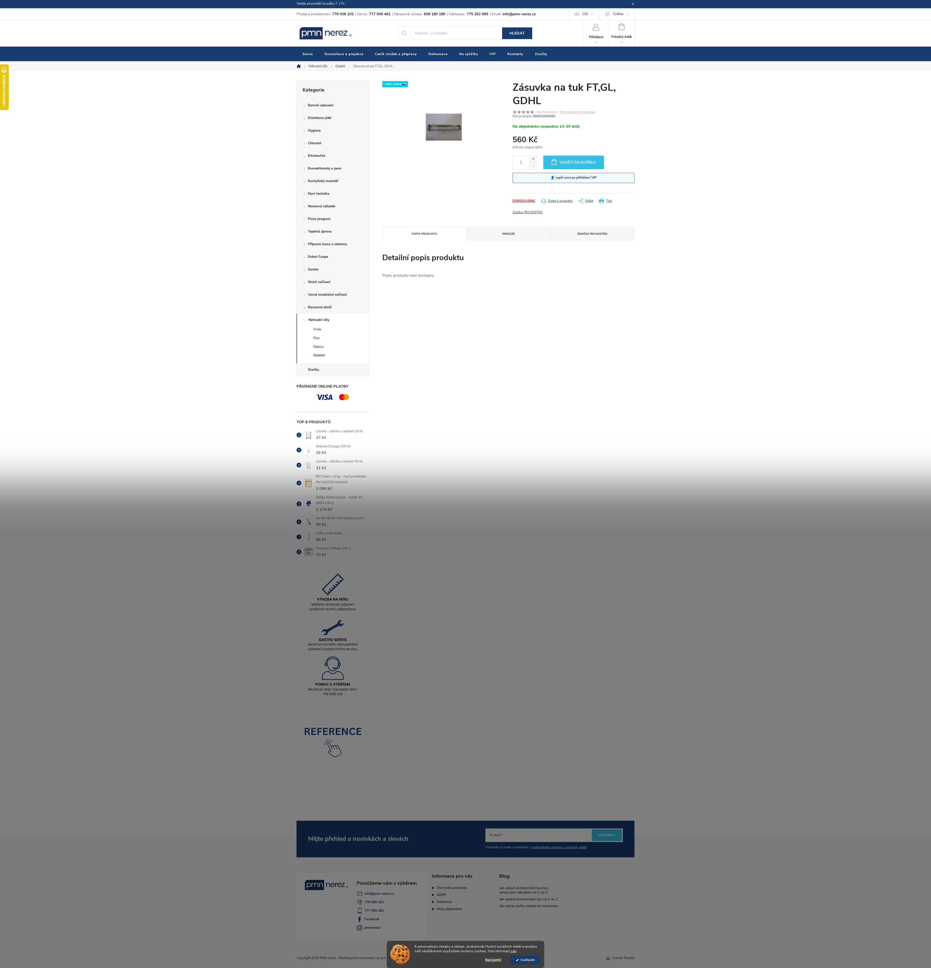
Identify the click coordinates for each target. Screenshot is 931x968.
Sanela (313, 269)
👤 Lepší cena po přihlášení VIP (574, 177)
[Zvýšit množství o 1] (533, 159)
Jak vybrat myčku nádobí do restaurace (528, 906)
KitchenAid (316, 155)
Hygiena (314, 130)
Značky (313, 369)
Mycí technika (318, 193)
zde (513, 951)
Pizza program (319, 219)
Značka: (528, 212)
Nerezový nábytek (321, 206)
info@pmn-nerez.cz (379, 893)
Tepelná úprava (320, 231)
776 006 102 (374, 902)
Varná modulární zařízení (327, 294)
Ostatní (319, 355)
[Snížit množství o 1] (533, 165)
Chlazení (314, 143)
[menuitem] (308, 54)
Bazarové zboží (320, 307)
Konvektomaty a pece (324, 168)
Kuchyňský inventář (323, 181)
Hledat (517, 33)
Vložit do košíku (578, 162)
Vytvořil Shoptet (623, 958)
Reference (444, 902)
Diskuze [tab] (508, 234)
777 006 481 (374, 910)
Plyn (316, 338)
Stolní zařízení (319, 282)
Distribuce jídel (319, 118)
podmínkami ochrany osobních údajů (559, 847)
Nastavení (493, 959)
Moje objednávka (449, 909)
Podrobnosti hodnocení (577, 112)
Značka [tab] (592, 234)
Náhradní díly (318, 319)
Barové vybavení (320, 105)
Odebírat (607, 835)
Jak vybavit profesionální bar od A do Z (528, 899)
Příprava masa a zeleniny (327, 244)
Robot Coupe (318, 256)
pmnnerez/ (372, 927)
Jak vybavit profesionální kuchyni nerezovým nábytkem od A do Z (523, 890)
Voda (317, 329)
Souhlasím (528, 960)
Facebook (371, 919)
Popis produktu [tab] (424, 234)
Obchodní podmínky (452, 888)
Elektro (318, 346)
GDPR (441, 895)
